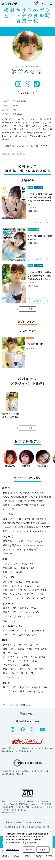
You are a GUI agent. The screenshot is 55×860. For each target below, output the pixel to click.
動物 (26, 691)
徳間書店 (7, 505)
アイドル (32, 644)
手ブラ (11, 687)
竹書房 (39, 501)
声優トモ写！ (34, 549)
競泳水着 (11, 567)
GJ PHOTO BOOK (12, 523)
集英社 (47, 496)
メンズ (11, 691)
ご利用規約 (8, 822)
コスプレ (12, 563)
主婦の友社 (8, 501)
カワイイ (12, 616)
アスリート (25, 673)
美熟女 (11, 612)
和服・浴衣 (13, 572)
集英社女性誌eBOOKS (38, 527)
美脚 (9, 590)
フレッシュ (13, 594)
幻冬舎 (39, 496)
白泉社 (24, 505)
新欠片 (16, 505)
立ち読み (37, 222)
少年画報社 (29, 501)
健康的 (40, 590)
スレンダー (13, 582)
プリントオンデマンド (14, 549)
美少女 (11, 608)
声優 (41, 648)
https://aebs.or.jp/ (8, 813)
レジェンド (36, 669)
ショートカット (30, 586)
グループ (40, 630)
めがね (29, 567)
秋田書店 (7, 492)
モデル (25, 648)
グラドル (12, 644)
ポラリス (46, 549)
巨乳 (33, 582)
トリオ (23, 630)
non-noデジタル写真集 (14, 527)
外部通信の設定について (39, 827)
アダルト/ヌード (11, 677)
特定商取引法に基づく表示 (15, 827)
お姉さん (29, 608)
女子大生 (11, 652)
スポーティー (35, 594)
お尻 (9, 586)
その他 (40, 691)
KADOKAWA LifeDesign (15, 496)
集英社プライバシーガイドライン (30, 822)
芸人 (9, 673)
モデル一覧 (13, 705)
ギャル (39, 598)
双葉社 (43, 505)
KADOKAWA (37, 492)
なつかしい (30, 612)
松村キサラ (32, 208)
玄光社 (31, 496)
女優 (9, 648)
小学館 (19, 501)
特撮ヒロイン (13, 669)
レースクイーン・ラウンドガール (24, 657)
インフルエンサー (16, 665)
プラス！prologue (33, 541)
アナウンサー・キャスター (20, 661)
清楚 (9, 620)
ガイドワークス (21, 492)
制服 (29, 563)
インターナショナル (17, 598)
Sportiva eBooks (37, 531)
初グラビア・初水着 (34, 687)
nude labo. (8, 553)
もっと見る (27, 309)
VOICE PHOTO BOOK (32, 545)
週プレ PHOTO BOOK (14, 519)
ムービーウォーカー (13, 509)
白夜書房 (34, 505)
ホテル (10, 634)
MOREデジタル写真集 (34, 523)
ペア (9, 630)
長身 (24, 590)
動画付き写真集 (11, 545)
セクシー (33, 616)
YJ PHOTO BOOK (36, 519)
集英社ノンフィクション (15, 531)
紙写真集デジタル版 (13, 541)
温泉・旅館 (29, 634)
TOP (4, 705)
